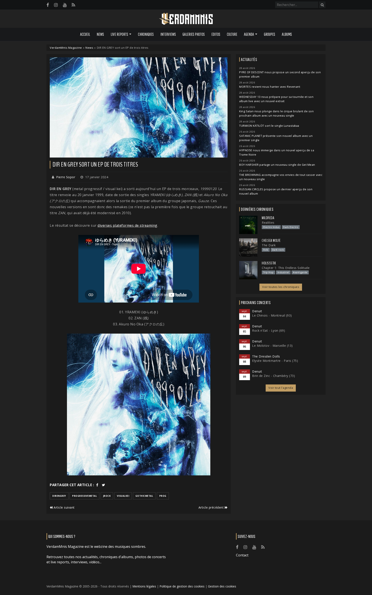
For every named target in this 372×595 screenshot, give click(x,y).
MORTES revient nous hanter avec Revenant (269, 87)
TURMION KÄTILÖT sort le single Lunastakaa (269, 126)
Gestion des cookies (222, 586)
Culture (232, 34)
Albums (287, 34)
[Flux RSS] (73, 5)
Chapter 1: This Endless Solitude (286, 268)
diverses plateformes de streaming (127, 225)
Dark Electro (290, 227)
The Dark (269, 245)
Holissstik (269, 263)
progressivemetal (84, 495)
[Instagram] (56, 5)
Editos (215, 34)
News (100, 34)
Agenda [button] (249, 34)
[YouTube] (65, 5)
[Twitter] (103, 485)
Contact (242, 555)
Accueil (85, 34)
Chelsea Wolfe (271, 240)
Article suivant (64, 507)
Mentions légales (144, 586)
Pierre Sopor (65, 177)
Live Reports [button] (119, 34)
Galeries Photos (194, 34)
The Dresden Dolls (266, 356)
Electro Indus (271, 227)
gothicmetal (144, 495)
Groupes (269, 34)
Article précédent (211, 507)
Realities (268, 222)
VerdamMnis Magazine (66, 48)
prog (162, 495)
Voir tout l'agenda (280, 388)
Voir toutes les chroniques (280, 287)
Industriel (283, 272)
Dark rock (278, 249)
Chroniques (146, 34)
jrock (107, 495)
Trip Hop (268, 272)
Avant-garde (300, 272)
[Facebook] (47, 5)
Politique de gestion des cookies (182, 586)
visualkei (123, 495)
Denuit (257, 311)
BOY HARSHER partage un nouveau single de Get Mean (277, 165)
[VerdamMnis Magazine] (186, 19)
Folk (265, 249)
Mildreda (268, 217)
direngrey (59, 495)
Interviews (168, 34)
